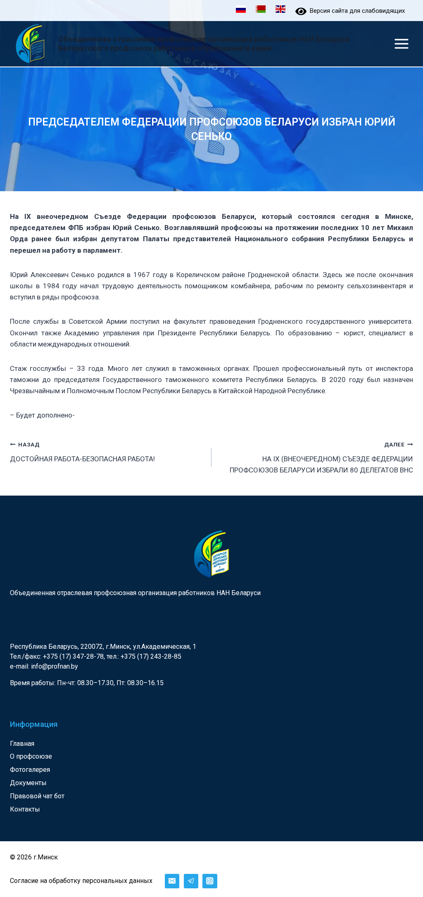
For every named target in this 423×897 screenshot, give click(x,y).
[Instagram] (209, 881)
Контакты (25, 809)
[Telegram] (191, 881)
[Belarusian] (261, 10)
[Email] (172, 881)
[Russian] (241, 10)
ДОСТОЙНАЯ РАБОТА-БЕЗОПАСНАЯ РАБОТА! (82, 452)
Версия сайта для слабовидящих (356, 10)
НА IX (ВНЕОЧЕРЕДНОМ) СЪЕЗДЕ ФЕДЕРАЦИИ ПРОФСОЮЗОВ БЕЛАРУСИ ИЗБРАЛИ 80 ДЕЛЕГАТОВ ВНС (321, 457)
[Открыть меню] (401, 43)
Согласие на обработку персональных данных (81, 881)
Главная (22, 744)
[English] (280, 10)
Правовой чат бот (37, 796)
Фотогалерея (30, 770)
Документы (28, 783)
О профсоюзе (31, 756)
